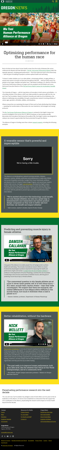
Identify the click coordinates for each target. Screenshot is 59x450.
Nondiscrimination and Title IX (19, 440)
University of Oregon (7, 445)
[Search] (53, 1)
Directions (3, 417)
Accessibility (31, 440)
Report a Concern (5, 440)
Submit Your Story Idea (46, 412)
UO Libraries (4, 421)
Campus (3, 410)
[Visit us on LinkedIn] (13, 436)
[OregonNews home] (14, 7)
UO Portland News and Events (48, 421)
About (50, 440)
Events (3, 412)
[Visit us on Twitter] (4, 436)
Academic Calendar (6, 419)
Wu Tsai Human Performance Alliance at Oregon (18, 112)
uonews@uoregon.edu (7, 432)
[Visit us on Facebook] (2, 436)
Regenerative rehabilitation (11, 349)
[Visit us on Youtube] (7, 436)
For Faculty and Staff (26, 417)
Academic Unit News (45, 419)
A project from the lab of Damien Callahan (35, 271)
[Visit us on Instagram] (10, 436)
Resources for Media (27, 410)
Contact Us (23, 419)
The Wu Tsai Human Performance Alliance (39, 70)
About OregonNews (45, 417)
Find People (4, 443)
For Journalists (24, 414)
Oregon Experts (25, 412)
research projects (37, 122)
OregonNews (44, 410)
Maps (2, 414)
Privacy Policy (38, 440)
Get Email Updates (45, 414)
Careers (45, 440)
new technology (27, 184)
